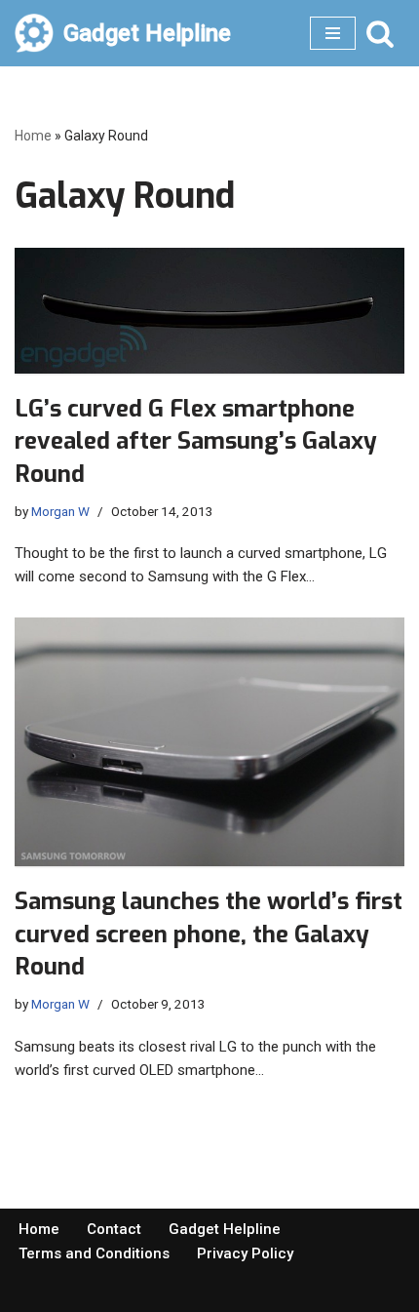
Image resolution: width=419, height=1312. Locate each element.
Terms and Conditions (94, 1253)
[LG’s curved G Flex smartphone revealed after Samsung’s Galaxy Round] (209, 311)
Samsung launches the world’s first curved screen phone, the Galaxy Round (208, 934)
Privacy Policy (245, 1253)
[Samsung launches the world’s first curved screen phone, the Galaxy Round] (209, 741)
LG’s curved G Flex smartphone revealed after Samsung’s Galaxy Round (196, 441)
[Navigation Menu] (333, 33)
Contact (114, 1229)
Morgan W (60, 511)
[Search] (380, 33)
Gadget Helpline (225, 1229)
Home (33, 135)
